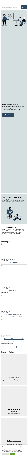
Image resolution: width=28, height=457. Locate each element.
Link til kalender (21, 346)
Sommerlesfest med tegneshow (14, 314)
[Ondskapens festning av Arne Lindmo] (14, 429)
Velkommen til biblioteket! (10, 104)
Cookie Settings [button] (5, 454)
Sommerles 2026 (14, 262)
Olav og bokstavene (14, 377)
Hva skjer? (8, 115)
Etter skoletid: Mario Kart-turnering (14, 339)
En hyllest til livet (14, 409)
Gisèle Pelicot (14, 411)
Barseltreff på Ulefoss (14, 290)
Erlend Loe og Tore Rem (14, 379)
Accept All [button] (12, 454)
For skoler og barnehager (13, 197)
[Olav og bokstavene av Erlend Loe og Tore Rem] (14, 365)
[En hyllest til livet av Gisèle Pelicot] (14, 397)
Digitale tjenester (9, 227)
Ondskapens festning (14, 441)
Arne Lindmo (14, 442)
